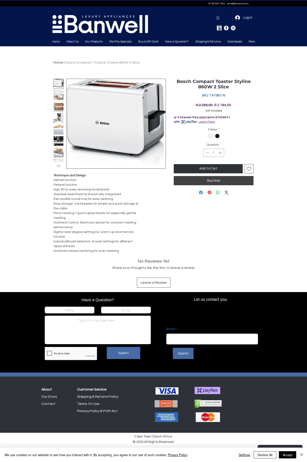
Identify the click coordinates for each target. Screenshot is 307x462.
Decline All (265, 455)
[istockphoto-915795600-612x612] (219, 28)
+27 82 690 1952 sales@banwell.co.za (228, 3)
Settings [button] (244, 455)
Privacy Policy (177, 455)
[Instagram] (233, 28)
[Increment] (220, 153)
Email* (170, 328)
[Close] (301, 454)
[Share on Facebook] (201, 192)
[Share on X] (226, 192)
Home (58, 62)
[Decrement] (207, 153)
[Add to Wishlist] (249, 168)
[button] (218, 18)
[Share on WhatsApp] (218, 192)
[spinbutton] (214, 153)
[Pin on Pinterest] (209, 192)
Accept (287, 455)
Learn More (206, 121)
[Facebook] (226, 28)
